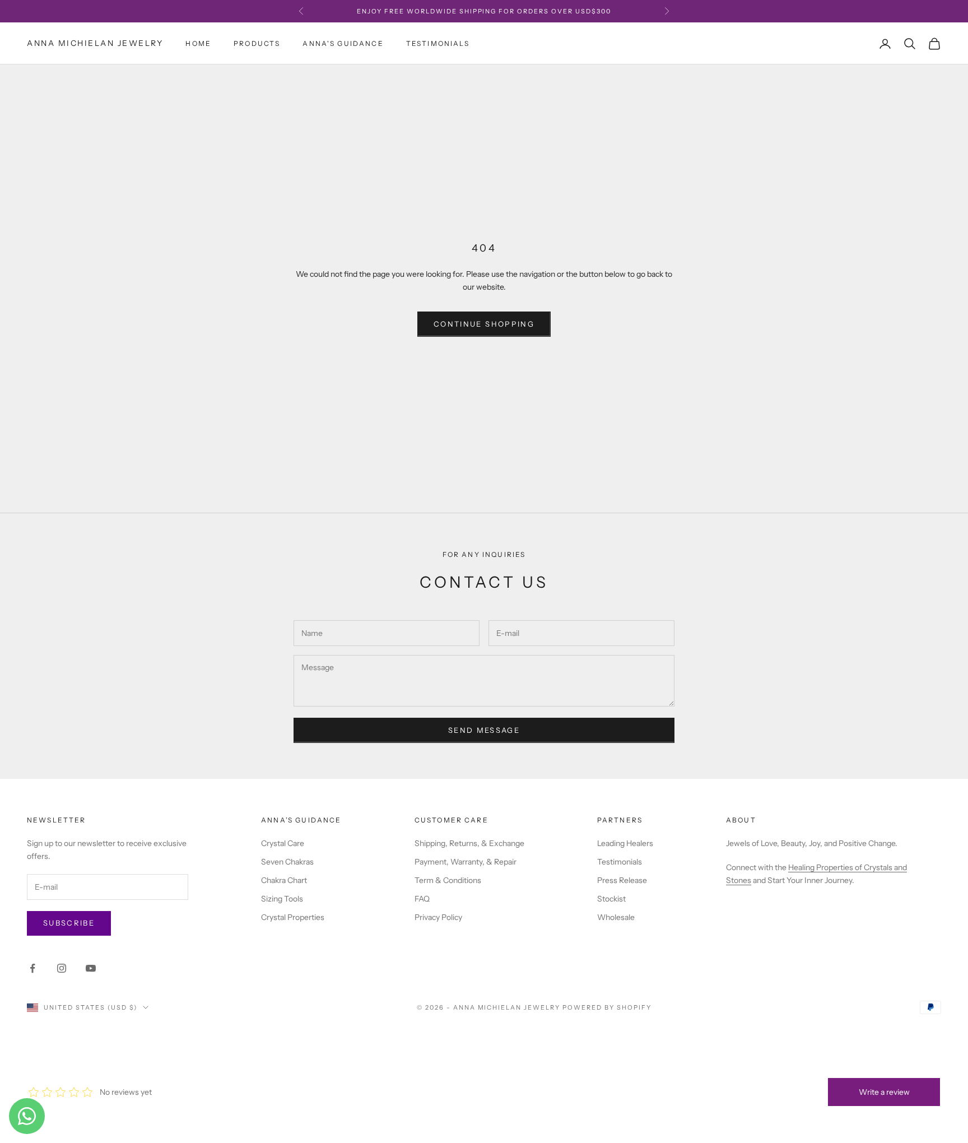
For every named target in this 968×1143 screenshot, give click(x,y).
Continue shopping (484, 323)
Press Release (622, 880)
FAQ (422, 899)
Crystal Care (282, 843)
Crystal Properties (292, 917)
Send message (484, 730)
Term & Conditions (448, 880)
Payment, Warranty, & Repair (465, 862)
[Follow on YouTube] (90, 968)
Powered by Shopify (606, 1007)
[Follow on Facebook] (32, 968)
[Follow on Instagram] (61, 968)
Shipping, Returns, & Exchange (469, 843)
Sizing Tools (282, 899)
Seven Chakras (287, 862)
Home (198, 43)
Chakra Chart (284, 880)
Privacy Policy (438, 917)
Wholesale (616, 917)
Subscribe (69, 922)
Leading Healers (625, 843)
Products (257, 43)
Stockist (611, 899)
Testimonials (437, 43)
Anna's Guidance (342, 43)
